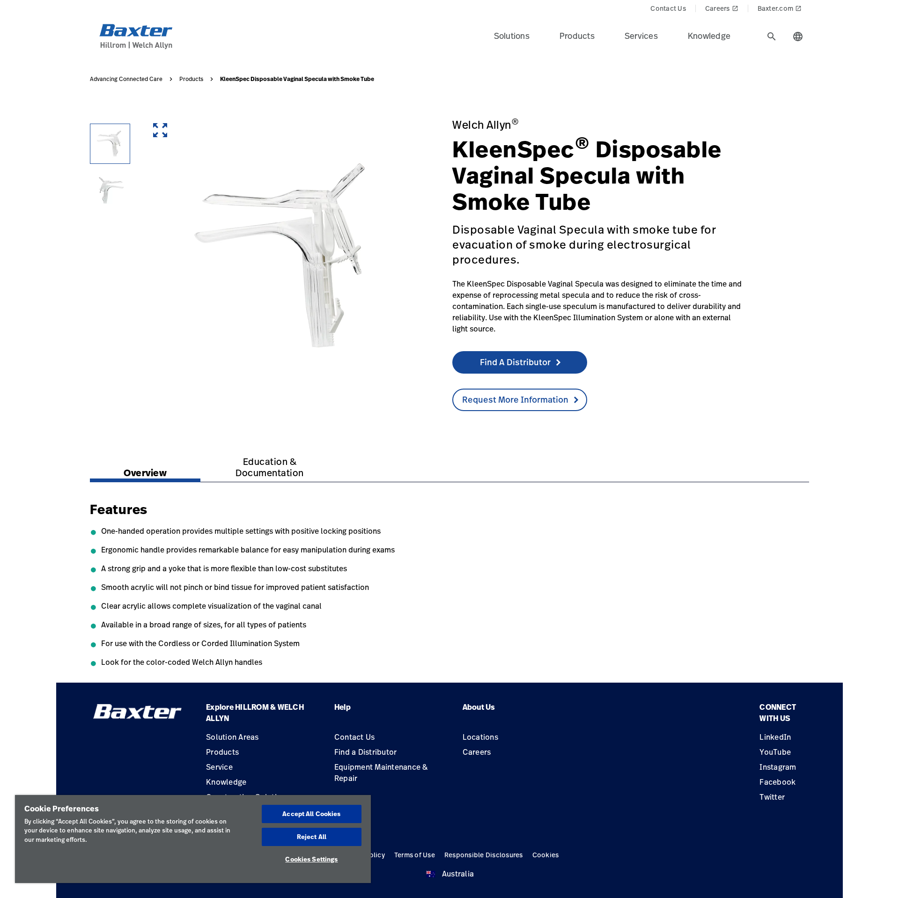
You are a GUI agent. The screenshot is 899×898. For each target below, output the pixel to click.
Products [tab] (577, 35)
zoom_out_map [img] (160, 130)
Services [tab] (641, 35)
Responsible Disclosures (483, 854)
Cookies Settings (311, 859)
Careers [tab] (721, 8)
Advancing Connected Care (126, 79)
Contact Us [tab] (668, 8)
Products (191, 79)
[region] (193, 839)
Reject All (311, 836)
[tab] (771, 36)
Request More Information (515, 399)
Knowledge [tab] (709, 35)
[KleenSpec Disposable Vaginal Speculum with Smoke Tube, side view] (110, 144)
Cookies (545, 854)
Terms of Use (414, 854)
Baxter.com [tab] (780, 8)
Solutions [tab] (512, 35)
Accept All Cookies (311, 814)
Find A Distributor (515, 362)
